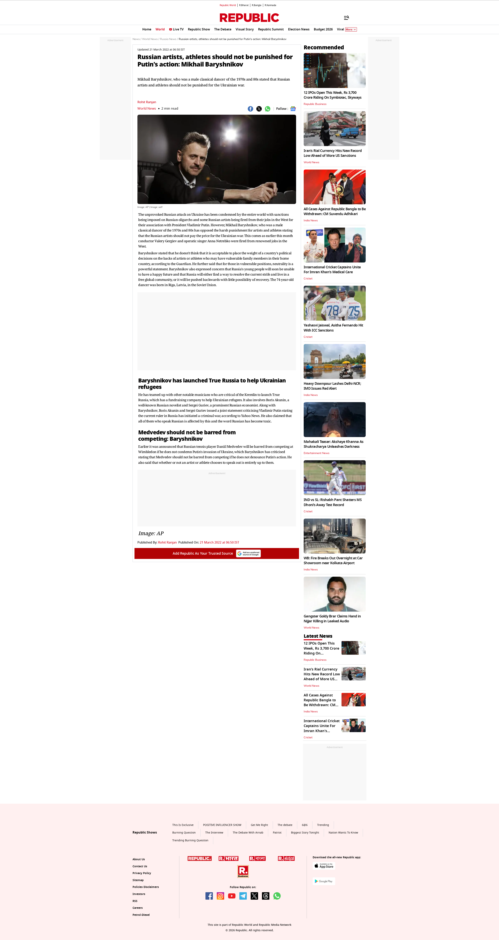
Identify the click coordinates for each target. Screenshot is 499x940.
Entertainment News (316, 453)
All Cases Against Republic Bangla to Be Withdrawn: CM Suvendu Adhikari (335, 211)
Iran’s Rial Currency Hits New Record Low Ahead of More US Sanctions (333, 153)
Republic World (228, 5)
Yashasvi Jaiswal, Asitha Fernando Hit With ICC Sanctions (333, 328)
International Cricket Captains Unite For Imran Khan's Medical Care (332, 270)
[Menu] (344, 17)
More (349, 29)
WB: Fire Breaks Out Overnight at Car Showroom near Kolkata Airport (333, 561)
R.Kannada (270, 5)
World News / (150, 39)
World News (146, 108)
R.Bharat (244, 5)
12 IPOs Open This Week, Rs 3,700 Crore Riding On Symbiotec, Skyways (333, 95)
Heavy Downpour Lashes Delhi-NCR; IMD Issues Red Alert (332, 386)
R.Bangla (256, 5)
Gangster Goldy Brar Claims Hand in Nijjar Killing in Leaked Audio (332, 619)
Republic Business (315, 104)
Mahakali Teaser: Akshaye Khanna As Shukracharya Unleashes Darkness (334, 444)
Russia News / (169, 39)
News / (137, 39)
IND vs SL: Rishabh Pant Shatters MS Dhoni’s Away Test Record (333, 502)
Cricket (308, 278)
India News (311, 220)
